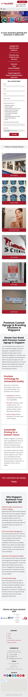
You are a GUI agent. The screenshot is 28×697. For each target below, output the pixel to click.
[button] (1, 17)
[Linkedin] (15, 676)
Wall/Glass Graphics (9, 105)
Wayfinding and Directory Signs (12, 116)
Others (6, 119)
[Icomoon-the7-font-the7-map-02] (13, 676)
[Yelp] (23, 676)
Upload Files (5, 128)
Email (4, 89)
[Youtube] (21, 676)
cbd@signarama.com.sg (15, 658)
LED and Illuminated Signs (11, 113)
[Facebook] (7, 676)
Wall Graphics (14, 175)
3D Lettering (14, 257)
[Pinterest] (18, 676)
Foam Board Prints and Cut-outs (13, 108)
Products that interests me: (9, 103)
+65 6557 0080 (22, 4)
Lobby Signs (8, 115)
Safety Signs (14, 284)
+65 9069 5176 (22, 6)
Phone (4, 93)
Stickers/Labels (8, 107)
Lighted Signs (14, 312)
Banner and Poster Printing (11, 110)
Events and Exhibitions (10, 118)
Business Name (6, 98)
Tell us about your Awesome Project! (11, 122)
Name (4, 84)
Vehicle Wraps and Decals (11, 111)
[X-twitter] (10, 676)
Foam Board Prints (14, 230)
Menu (4, 9)
